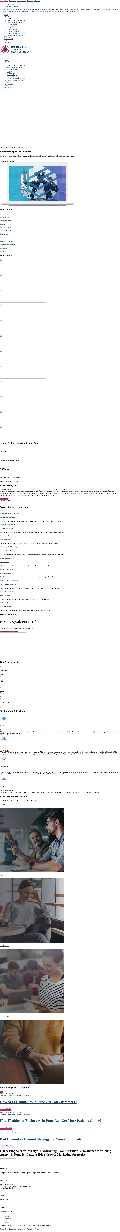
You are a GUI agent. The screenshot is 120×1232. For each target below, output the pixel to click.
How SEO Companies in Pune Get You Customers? (38, 1102)
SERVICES (7, 18)
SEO (1, 1092)
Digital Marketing (5, 1110)
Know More (4, 499)
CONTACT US (8, 42)
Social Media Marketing (14, 22)
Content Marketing (13, 31)
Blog (5, 1220)
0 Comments (27, 1095)
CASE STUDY (8, 39)
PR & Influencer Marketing (16, 33)
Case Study (7, 1218)
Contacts (6, 1222)
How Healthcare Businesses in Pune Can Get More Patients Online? (51, 1121)
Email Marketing (12, 24)
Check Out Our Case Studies (9, 631)
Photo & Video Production (15, 35)
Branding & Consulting (6, 528)
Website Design (12, 29)
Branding (10, 26)
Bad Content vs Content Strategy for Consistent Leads (40, 1139)
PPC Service (11, 28)
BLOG (6, 41)
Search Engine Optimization (16, 20)
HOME (6, 15)
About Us (7, 1215)
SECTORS (7, 37)
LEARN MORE (6, 1108)
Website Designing (5, 595)
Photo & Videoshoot (6, 606)
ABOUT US (7, 17)
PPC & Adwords (4, 562)
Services (6, 1217)
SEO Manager (17, 1095)
